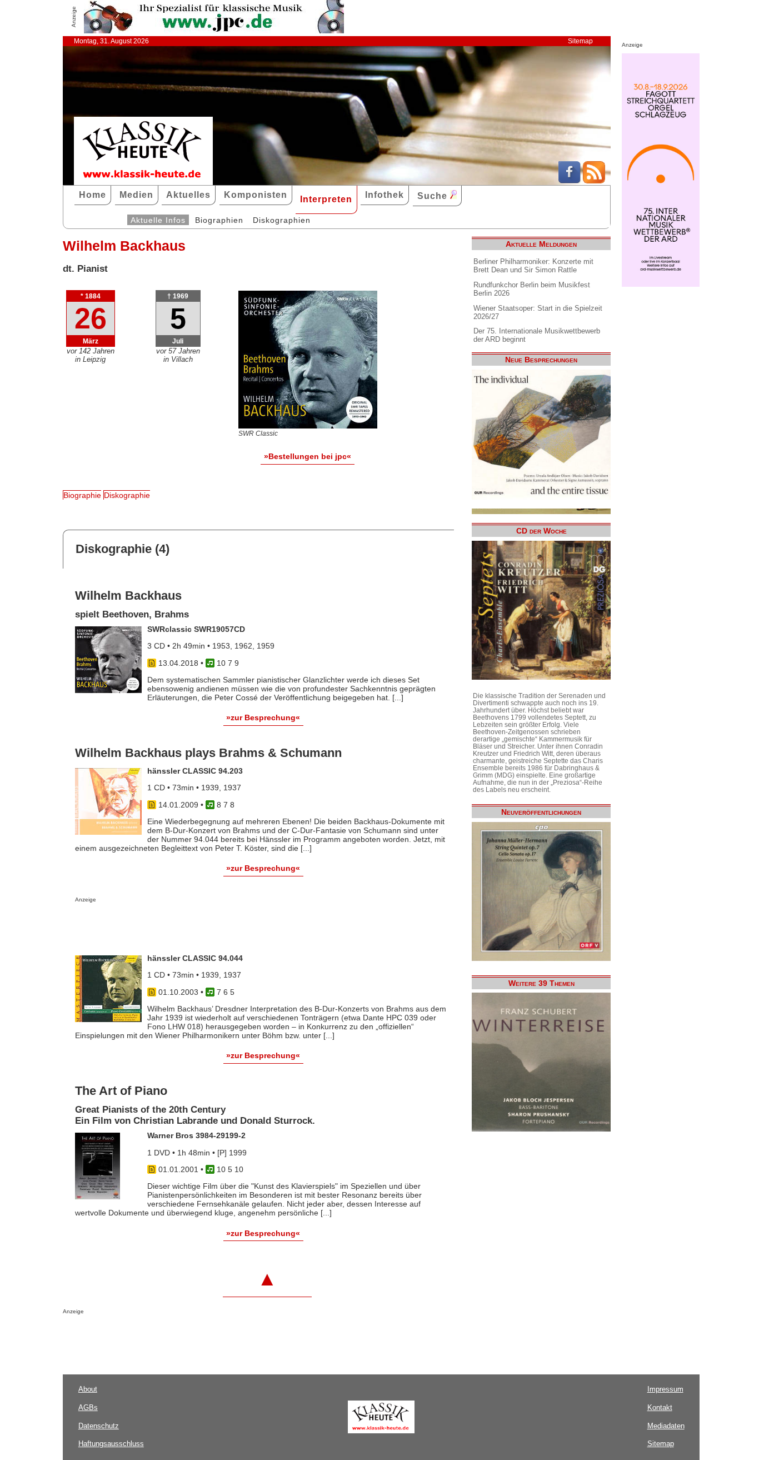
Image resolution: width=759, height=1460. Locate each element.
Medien (136, 195)
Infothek (384, 195)
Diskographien (282, 220)
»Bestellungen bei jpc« (307, 456)
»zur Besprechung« (263, 717)
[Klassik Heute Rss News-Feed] (594, 180)
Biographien (219, 220)
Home (92, 195)
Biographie (82, 495)
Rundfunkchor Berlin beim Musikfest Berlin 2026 (531, 289)
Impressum (665, 1389)
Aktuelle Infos (158, 220)
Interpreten (326, 199)
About (87, 1389)
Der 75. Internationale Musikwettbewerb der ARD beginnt (536, 335)
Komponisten (255, 195)
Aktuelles (188, 195)
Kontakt (659, 1407)
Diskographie (127, 495)
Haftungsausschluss (111, 1443)
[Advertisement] (205, 924)
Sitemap (580, 41)
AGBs (88, 1407)
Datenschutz (98, 1426)
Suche (433, 196)
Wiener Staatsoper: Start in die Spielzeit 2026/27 (537, 312)
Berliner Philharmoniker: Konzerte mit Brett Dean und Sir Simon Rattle (533, 265)
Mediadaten (666, 1426)
